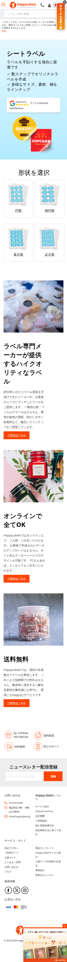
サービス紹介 (42, 806)
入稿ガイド (10, 857)
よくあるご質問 (12, 862)
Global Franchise (44, 811)
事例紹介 (40, 870)
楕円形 (49, 210)
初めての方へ (11, 848)
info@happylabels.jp (19, 816)
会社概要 (40, 816)
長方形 (18, 254)
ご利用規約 (41, 820)
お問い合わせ (11, 867)
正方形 (49, 254)
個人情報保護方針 (44, 825)
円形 (18, 210)
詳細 (4, 30)
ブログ (7, 871)
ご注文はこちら (16, 435)
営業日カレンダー (44, 875)
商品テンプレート (44, 848)
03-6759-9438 (16, 802)
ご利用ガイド (11, 852)
